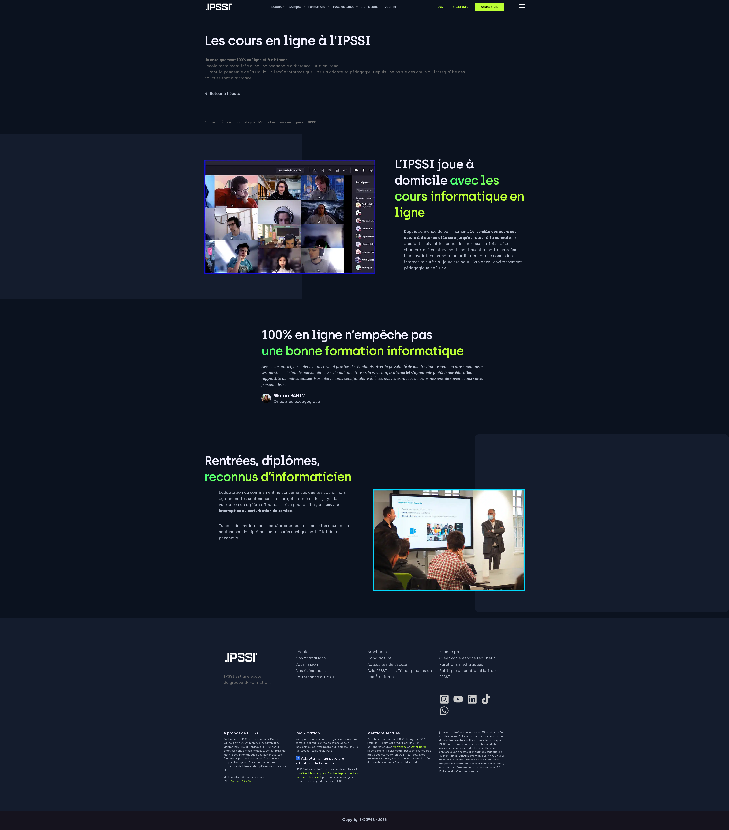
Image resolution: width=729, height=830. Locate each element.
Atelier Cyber (461, 7)
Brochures (377, 652)
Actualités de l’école (387, 664)
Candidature (489, 7)
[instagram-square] (445, 699)
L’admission (307, 664)
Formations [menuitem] (317, 7)
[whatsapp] (445, 711)
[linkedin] (473, 699)
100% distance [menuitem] (343, 7)
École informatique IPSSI (244, 122)
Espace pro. (450, 652)
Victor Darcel (419, 746)
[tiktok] (487, 699)
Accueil (211, 122)
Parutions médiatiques (461, 664)
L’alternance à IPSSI (315, 677)
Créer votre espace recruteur (467, 658)
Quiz (441, 7)
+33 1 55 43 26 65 (240, 780)
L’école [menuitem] (276, 7)
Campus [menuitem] (295, 7)
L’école (302, 652)
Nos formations (311, 658)
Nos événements (311, 670)
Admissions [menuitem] (369, 7)
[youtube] (459, 699)
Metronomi (399, 746)
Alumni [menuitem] (390, 7)
